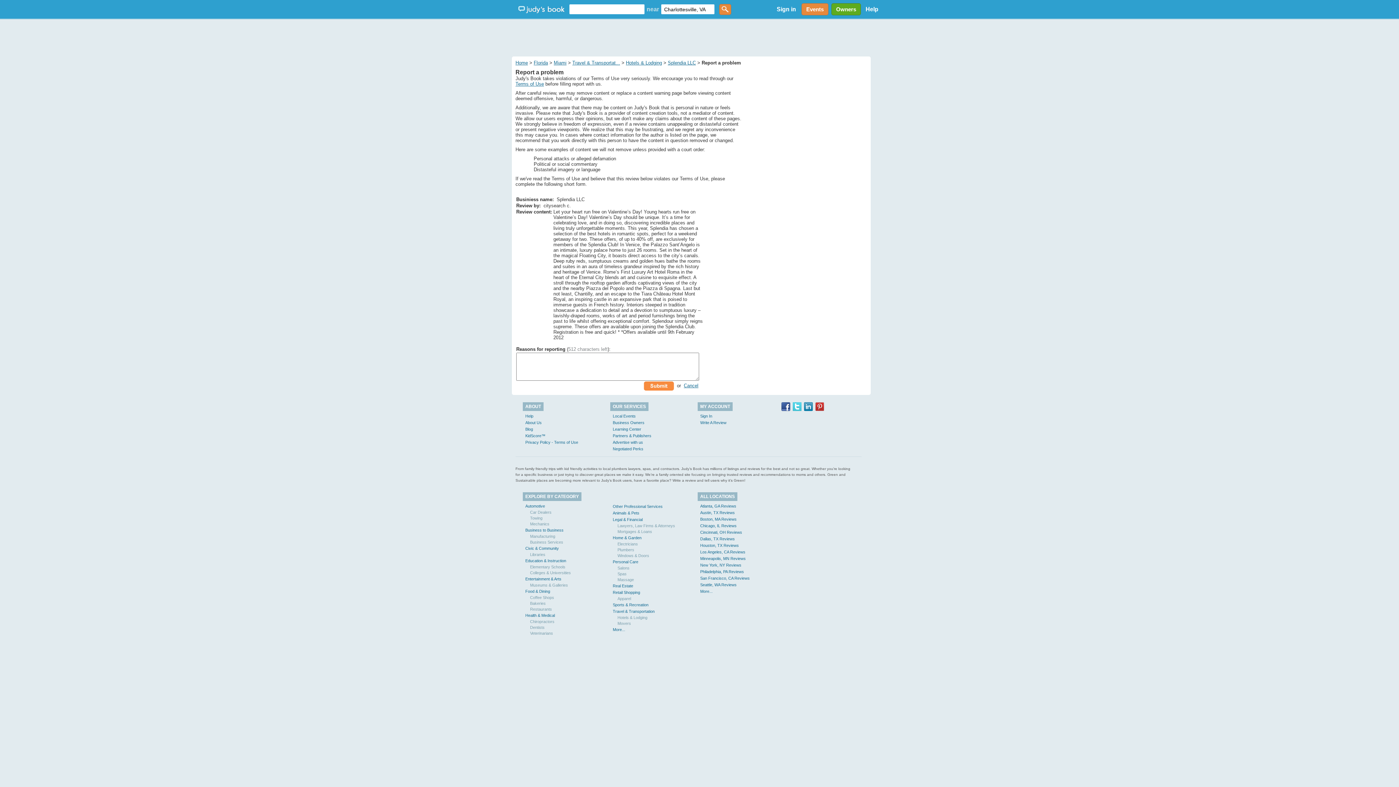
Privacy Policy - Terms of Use (551, 442)
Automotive (535, 506)
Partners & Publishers (632, 436)
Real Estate (623, 586)
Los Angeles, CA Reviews (722, 552)
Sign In (706, 416)
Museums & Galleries (549, 585)
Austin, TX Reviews (717, 512)
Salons (624, 568)
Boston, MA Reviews (718, 519)
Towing (536, 518)
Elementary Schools (547, 567)
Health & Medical (540, 615)
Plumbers (626, 550)
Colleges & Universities (550, 573)
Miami (560, 63)
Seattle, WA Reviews (718, 585)
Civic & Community (542, 548)
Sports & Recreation (630, 605)
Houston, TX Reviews (719, 545)
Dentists (537, 627)
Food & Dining (537, 591)
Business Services (546, 542)
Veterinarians (541, 633)
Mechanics (539, 524)
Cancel (691, 385)
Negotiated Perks (628, 449)
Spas (622, 574)
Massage (626, 579)
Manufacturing (542, 536)
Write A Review (713, 422)
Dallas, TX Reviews (717, 539)
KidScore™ (535, 436)
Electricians (628, 544)
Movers (624, 623)
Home (522, 63)
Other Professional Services (638, 506)
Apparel (624, 598)
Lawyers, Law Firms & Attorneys (646, 526)
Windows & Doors (633, 555)
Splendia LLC (682, 63)
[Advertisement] (699, 36)
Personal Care (625, 562)
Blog (529, 429)
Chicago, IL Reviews (718, 526)
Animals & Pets (626, 513)
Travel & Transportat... (596, 63)
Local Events (624, 416)
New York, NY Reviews (720, 565)
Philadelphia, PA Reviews (722, 571)
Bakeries (538, 603)
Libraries (537, 554)
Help (872, 9)
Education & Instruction (545, 561)
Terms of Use (530, 84)
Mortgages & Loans (635, 531)
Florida (541, 63)
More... (619, 629)
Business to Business (544, 530)
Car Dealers (541, 512)
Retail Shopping (626, 592)
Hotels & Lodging (644, 63)
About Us (533, 422)
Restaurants (541, 609)
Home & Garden (627, 538)
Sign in (786, 9)
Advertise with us (628, 442)
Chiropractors (542, 621)
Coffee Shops (542, 597)
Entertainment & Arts (543, 579)
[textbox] (606, 9)
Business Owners (628, 422)
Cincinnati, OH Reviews (721, 532)
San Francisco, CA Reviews (725, 578)
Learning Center (627, 429)
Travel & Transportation (634, 611)
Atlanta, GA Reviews (718, 506)
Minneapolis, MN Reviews (723, 558)
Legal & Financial (628, 519)
